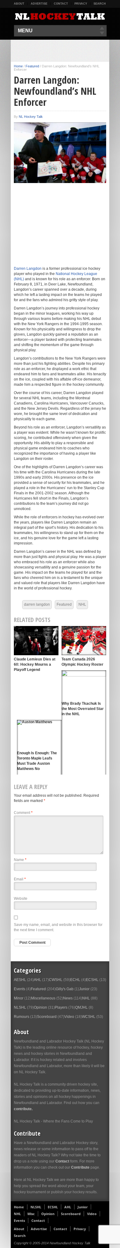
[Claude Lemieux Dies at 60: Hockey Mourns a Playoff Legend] (36, 640)
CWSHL (55, 980)
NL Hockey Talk (31, 116)
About (19, 3)
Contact (61, 3)
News (68, 998)
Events (19, 989)
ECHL (75, 980)
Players (61, 1007)
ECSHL (92, 980)
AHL (37, 980)
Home (18, 66)
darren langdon (37, 604)
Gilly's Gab (65, 989)
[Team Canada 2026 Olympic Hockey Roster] (84, 640)
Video (69, 1017)
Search (100, 3)
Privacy (80, 3)
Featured (32, 66)
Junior (84, 989)
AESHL (20, 980)
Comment (23, 813)
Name (20, 860)
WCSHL (88, 1017)
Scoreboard (47, 1017)
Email (20, 879)
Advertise (39, 3)
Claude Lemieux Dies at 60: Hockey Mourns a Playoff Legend (34, 664)
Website (20, 898)
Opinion (40, 1007)
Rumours (21, 1017)
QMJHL (81, 1007)
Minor (18, 998)
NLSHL (20, 1007)
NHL (82, 604)
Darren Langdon (28, 268)
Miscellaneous (43, 998)
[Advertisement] (67, 50)
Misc (31, 1213)
